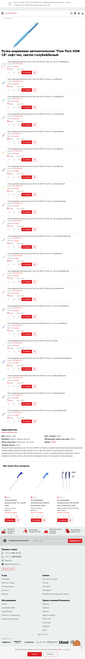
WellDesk (45, 626)
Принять (34, 654)
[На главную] (11, 13)
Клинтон (45, 611)
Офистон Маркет (49, 615)
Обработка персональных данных (55, 594)
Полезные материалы (10, 619)
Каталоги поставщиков (11, 615)
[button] (79, 13)
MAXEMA (53, 442)
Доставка (46, 587)
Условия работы (8, 587)
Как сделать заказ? (49, 579)
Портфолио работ (8, 608)
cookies (59, 649)
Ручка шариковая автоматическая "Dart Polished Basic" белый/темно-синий (68, 502)
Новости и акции (8, 583)
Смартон (45, 608)
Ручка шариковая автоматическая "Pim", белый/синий (15, 502)
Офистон (45, 604)
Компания (5, 579)
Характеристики (9, 430)
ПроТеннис (46, 623)
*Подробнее (66, 649)
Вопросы (5, 594)
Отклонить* (50, 654)
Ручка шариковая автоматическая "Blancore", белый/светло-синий (40, 502)
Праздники (46, 590)
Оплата (45, 583)
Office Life (46, 619)
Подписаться (75, 541)
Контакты (5, 590)
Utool (44, 630)
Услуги (4, 604)
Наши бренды (7, 611)
